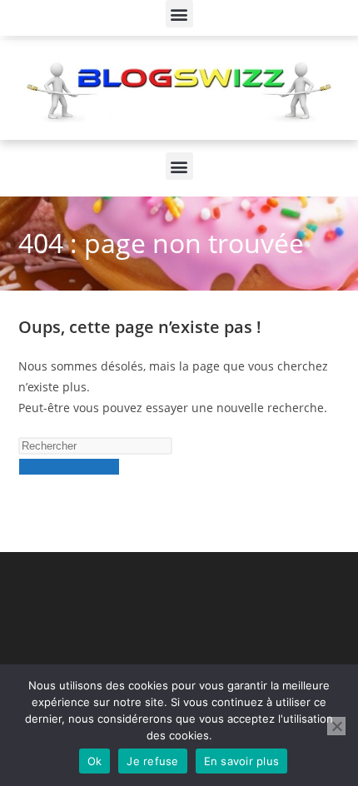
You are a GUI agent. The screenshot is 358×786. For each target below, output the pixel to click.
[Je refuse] (336, 726)
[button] (179, 13)
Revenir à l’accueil (69, 467)
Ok (94, 761)
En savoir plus (242, 761)
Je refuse (152, 761)
